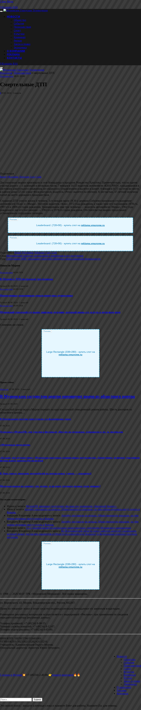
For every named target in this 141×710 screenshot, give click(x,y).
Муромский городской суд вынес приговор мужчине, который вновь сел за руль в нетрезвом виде (60, 312)
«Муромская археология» (15, 444)
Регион (18, 40)
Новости (13, 16)
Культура (19, 33)
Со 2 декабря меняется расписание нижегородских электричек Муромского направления (78, 527)
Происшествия (22, 27)
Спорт (17, 30)
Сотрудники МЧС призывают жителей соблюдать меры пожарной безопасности (53, 258)
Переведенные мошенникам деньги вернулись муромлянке (36, 295)
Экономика (20, 47)
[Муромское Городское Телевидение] (25, 10)
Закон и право (22, 44)
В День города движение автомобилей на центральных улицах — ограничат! (45, 473)
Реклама (13, 54)
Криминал (19, 37)
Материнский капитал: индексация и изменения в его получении (44, 255)
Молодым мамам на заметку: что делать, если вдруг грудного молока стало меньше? (50, 486)
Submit (37, 699)
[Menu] (1, 11)
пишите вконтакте (62, 674)
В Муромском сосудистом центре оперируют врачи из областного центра (67, 396)
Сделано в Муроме (11, 674)
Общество (20, 20)
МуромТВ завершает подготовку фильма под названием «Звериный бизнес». (71, 506)
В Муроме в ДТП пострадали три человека (26, 279)
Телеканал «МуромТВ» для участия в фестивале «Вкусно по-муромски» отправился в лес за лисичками (61, 432)
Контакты (14, 57)
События (19, 23)
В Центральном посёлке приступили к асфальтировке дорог (35, 419)
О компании (16, 51)
